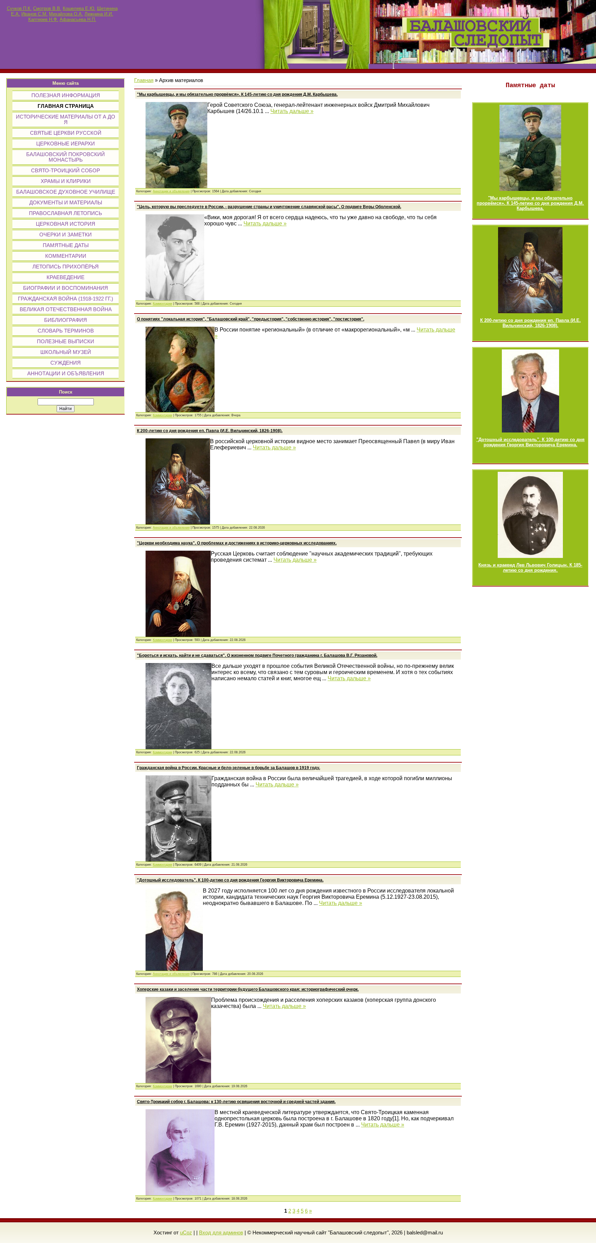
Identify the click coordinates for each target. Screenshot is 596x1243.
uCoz (186, 1232)
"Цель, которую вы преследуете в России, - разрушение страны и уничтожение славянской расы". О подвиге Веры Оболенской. (269, 206)
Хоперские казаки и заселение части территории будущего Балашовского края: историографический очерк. (248, 989)
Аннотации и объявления (171, 191)
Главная (143, 80)
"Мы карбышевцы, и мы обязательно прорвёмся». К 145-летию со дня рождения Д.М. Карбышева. (530, 203)
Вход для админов (221, 1232)
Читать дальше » (292, 111)
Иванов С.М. (34, 14)
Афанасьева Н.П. (78, 19)
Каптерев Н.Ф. (43, 19)
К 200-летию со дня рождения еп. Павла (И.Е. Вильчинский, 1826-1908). (530, 323)
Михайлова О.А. (66, 14)
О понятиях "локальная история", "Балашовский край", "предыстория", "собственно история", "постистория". (250, 319)
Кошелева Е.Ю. (79, 8)
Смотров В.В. (47, 8)
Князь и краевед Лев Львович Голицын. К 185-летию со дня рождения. (530, 567)
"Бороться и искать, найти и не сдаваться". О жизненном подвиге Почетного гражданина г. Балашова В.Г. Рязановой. (257, 655)
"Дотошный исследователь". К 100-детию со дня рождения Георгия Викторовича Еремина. (530, 442)
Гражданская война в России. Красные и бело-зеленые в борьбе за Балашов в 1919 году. (228, 767)
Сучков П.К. (19, 8)
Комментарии (162, 303)
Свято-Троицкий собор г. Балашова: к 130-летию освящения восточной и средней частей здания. (236, 1101)
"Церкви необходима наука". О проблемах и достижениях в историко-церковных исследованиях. (237, 543)
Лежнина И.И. (99, 14)
